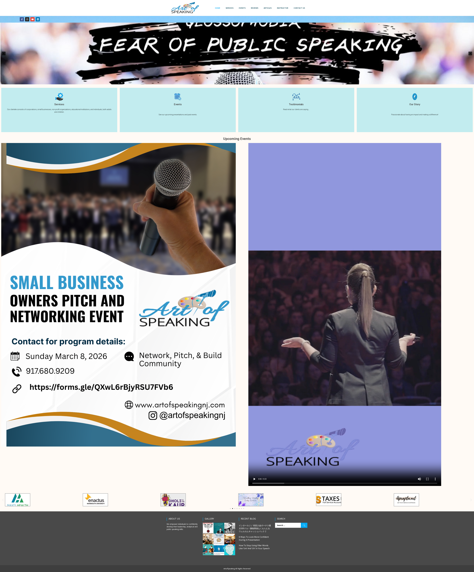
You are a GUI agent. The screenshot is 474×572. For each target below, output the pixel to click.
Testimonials (296, 104)
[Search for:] (291, 525)
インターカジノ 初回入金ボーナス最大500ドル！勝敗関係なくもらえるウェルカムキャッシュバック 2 (255, 528)
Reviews (254, 8)
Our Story (414, 104)
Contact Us (299, 8)
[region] (237, 53)
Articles (268, 8)
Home (217, 8)
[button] (4, 53)
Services (229, 8)
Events (242, 8)
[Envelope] (32, 19)
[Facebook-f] (22, 19)
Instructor (282, 8)
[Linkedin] (38, 19)
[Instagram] (27, 19)
